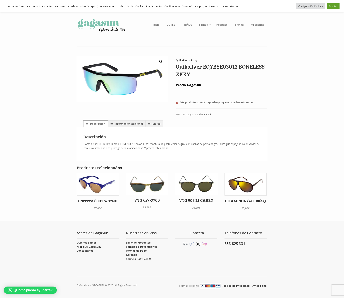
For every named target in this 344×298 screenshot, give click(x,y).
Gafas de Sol (204, 114)
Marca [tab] (156, 123)
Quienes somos (87, 242)
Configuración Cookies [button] (310, 6)
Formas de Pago (136, 250)
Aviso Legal (259, 285)
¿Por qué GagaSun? (89, 246)
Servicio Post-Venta (138, 259)
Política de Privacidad (236, 285)
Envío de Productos (138, 242)
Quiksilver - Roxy (186, 60)
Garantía (131, 254)
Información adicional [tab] (128, 123)
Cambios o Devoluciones (141, 246)
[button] (161, 61)
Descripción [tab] (97, 123)
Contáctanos (85, 250)
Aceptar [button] (333, 6)
